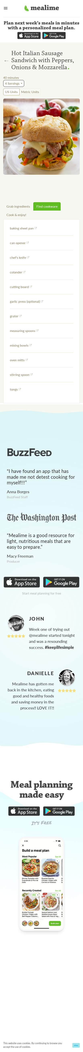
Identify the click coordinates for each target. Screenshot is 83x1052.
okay (76, 1045)
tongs (14, 389)
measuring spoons (22, 330)
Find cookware (46, 206)
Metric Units (30, 91)
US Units (11, 91)
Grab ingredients (18, 206)
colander (16, 272)
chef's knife (18, 257)
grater (14, 316)
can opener (18, 242)
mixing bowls (19, 345)
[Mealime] (41, 8)
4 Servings (12, 83)
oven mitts (17, 360)
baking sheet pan (22, 228)
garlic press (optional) (25, 301)
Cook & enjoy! (16, 214)
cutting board (19, 286)
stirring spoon (19, 374)
